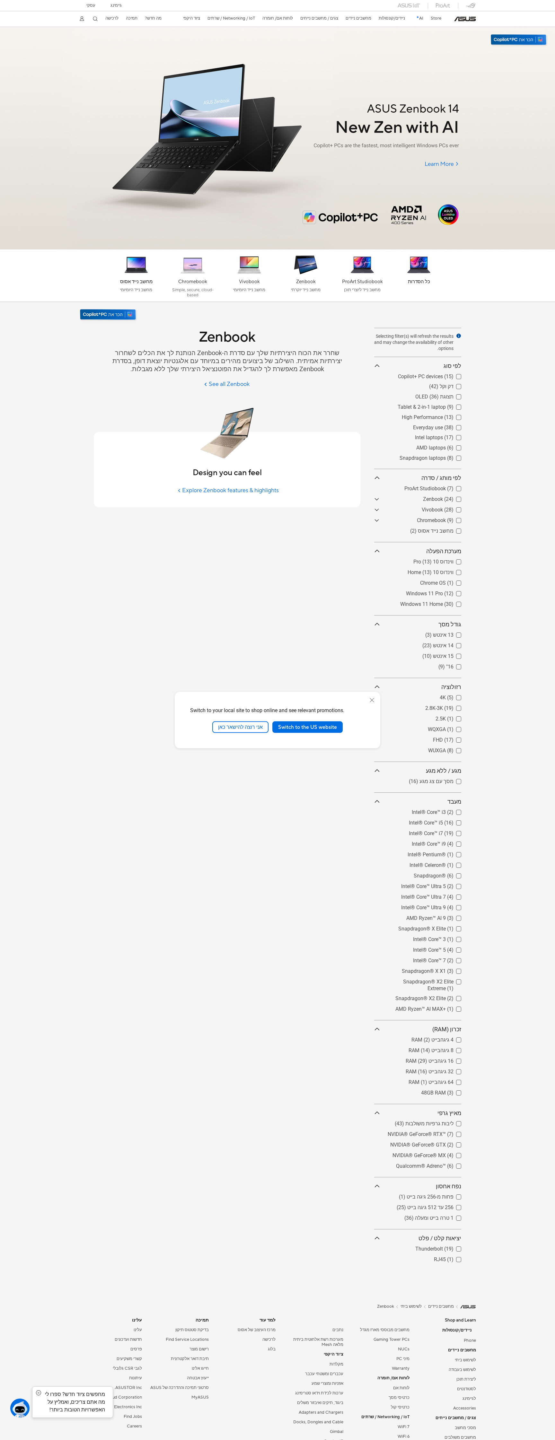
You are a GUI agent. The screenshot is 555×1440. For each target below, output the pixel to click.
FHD (456, 738)
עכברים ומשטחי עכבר (324, 1373)
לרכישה (112, 18)
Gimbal (336, 1431)
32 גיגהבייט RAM (442, 1070)
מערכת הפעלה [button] (443, 551)
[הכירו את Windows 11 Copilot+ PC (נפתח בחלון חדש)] (108, 315)
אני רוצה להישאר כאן (240, 727)
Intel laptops (447, 436)
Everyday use (446, 426)
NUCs (404, 1349)
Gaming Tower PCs (392, 1339)
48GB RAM (448, 1091)
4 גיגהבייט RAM (444, 1038)
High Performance (440, 416)
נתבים (337, 1329)
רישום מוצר (199, 1349)
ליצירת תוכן (466, 1379)
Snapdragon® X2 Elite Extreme (426, 980)
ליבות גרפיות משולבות (437, 1122)
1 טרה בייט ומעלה (442, 1216)
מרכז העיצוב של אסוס (257, 1329)
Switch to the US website (307, 727)
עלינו (138, 1329)
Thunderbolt (447, 1247)
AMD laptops (446, 446)
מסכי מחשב (465, 1427)
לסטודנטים (466, 1389)
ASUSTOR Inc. (128, 1387)
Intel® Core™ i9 (444, 842)
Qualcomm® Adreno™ (436, 1164)
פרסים (136, 1349)
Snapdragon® (445, 874)
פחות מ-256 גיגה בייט (437, 1195)
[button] (116, 5)
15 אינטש (451, 654)
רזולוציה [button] (451, 687)
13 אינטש (451, 633)
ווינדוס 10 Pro (446, 560)
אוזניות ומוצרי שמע (327, 1383)
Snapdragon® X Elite (437, 927)
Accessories (464, 1408)
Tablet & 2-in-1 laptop (437, 405)
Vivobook (450, 508)
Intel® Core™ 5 (444, 948)
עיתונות (135, 1378)
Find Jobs (133, 1416)
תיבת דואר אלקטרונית (190, 1358)
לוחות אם (401, 1388)
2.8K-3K (452, 706)
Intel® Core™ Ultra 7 (439, 895)
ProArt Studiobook (440, 487)
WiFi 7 (404, 1426)
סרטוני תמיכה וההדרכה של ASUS (179, 1387)
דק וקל (454, 385)
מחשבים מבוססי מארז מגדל (385, 1329)
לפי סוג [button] (452, 365)
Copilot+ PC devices (438, 375)
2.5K (456, 717)
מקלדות (336, 1364)
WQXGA (452, 728)
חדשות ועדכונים (128, 1339)
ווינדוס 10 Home (443, 571)
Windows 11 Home (439, 602)
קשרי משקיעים (129, 1358)
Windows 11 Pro (442, 592)
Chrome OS (448, 581)
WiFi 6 (404, 1436)
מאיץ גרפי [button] (449, 1113)
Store (436, 18)
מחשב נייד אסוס (443, 529)
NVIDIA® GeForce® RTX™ (432, 1133)
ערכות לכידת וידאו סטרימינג (319, 1393)
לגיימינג (469, 1398)
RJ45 (455, 1258)
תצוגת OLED (447, 395)
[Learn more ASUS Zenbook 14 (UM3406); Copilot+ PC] (277, 248)
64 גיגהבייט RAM (442, 1081)
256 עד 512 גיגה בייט (438, 1206)
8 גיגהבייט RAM (444, 1049)
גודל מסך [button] (449, 624)
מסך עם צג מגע (444, 780)
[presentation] (458, 335)
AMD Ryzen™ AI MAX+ (436, 1007)
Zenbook (451, 497)
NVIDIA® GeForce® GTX (433, 1143)
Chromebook (446, 519)
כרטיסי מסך (399, 1397)
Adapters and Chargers (321, 1412)
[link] (465, 19)
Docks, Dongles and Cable (318, 1422)
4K (458, 696)
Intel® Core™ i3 (444, 810)
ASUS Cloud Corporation (117, 1397)
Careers (134, 1426)
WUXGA (452, 749)
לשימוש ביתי (465, 1360)
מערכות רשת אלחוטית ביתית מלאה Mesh (318, 1342)
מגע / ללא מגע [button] (443, 770)
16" (457, 665)
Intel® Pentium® (442, 853)
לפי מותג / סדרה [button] (441, 478)
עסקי (90, 5)
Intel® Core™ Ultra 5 (439, 885)
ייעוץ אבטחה (198, 1378)
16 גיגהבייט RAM (442, 1059)
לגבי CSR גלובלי (127, 1368)
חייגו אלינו (200, 1368)
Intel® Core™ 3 (444, 938)
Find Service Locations (187, 1339)
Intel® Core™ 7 (444, 959)
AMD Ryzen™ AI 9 (441, 916)
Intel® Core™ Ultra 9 (439, 906)
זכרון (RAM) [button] (446, 1029)
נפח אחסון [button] (448, 1186)
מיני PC (403, 1358)
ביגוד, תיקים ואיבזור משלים (320, 1402)
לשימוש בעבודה (462, 1369)
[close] (371, 700)
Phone (470, 1340)
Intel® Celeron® (443, 863)
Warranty (401, 1368)
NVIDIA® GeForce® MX (434, 1154)
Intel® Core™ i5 (444, 821)
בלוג (272, 1349)
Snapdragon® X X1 (439, 969)
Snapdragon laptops (438, 456)
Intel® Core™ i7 (444, 832)
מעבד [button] (454, 801)
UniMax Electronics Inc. (119, 1406)
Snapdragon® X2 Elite (436, 997)
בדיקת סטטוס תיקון (192, 1329)
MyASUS (200, 1397)
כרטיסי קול (400, 1407)
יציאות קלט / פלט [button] (439, 1238)
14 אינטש (451, 644)
